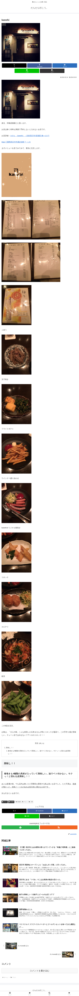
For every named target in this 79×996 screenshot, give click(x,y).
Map (3, 142)
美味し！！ (10, 747)
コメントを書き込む (39, 970)
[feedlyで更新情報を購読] (20, 827)
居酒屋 (12, 801)
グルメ (5, 801)
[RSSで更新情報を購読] (58, 827)
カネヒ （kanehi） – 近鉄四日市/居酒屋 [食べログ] (29, 136)
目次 (36, 743)
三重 (31, 801)
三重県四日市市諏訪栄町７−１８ (18, 142)
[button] (52, 71)
